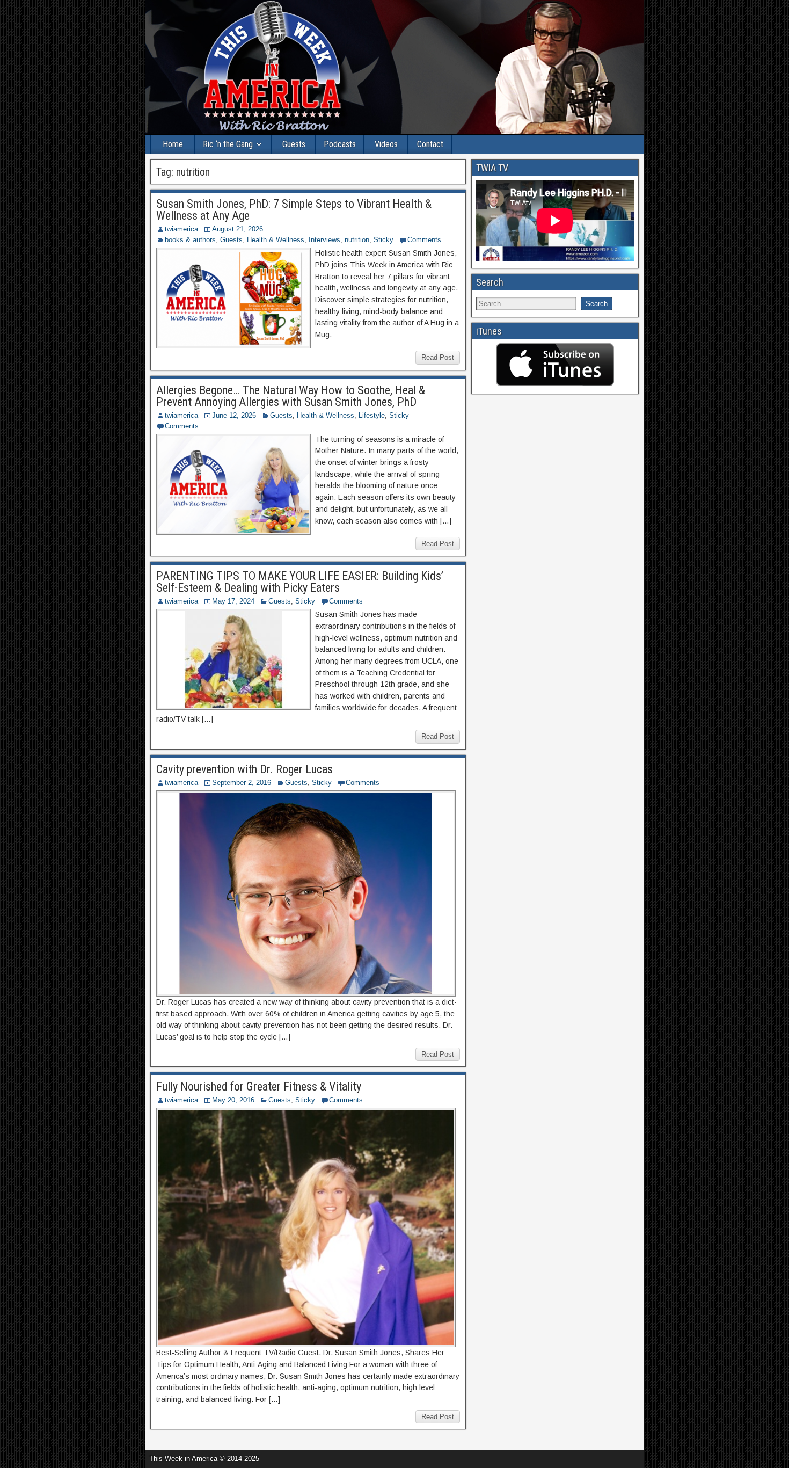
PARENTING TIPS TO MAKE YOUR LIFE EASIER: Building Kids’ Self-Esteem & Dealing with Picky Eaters (299, 581)
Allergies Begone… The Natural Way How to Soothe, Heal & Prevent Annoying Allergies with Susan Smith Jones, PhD (290, 396)
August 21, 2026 (237, 229)
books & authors (190, 240)
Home (173, 144)
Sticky (383, 240)
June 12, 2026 (234, 415)
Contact (430, 144)
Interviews (324, 240)
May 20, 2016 (233, 1100)
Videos (386, 144)
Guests (293, 144)
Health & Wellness (275, 240)
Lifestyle (372, 415)
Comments (424, 240)
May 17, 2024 (233, 601)
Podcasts (340, 144)
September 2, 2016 (241, 783)
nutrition (357, 240)
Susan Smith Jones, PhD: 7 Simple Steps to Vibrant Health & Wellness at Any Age (294, 209)
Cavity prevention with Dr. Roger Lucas (244, 769)
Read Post (437, 357)
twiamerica (181, 229)
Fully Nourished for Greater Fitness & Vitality (258, 1086)
